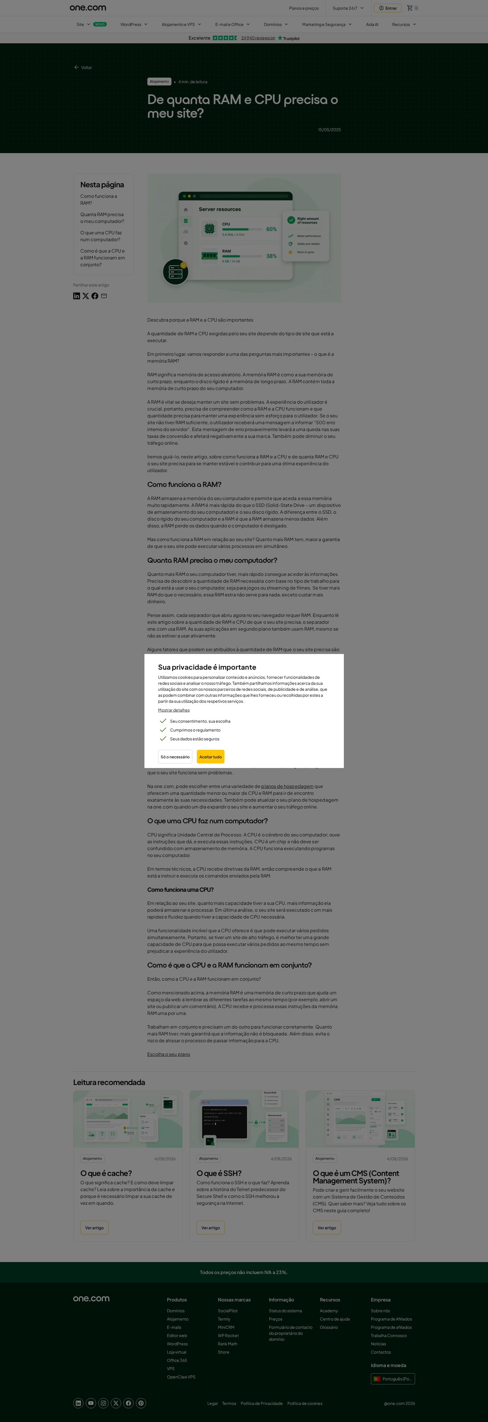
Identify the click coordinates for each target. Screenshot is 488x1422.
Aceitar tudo (210, 756)
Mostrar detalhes (174, 709)
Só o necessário (175, 756)
